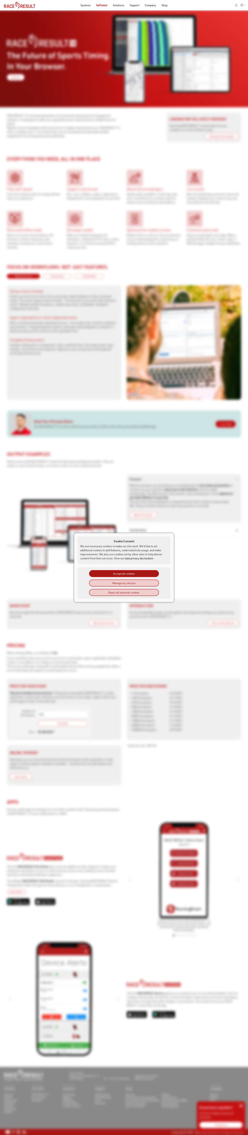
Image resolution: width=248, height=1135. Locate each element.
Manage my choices (124, 583)
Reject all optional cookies (124, 592)
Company (150, 5)
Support (134, 5)
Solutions (118, 5)
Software (102, 5)
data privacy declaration (139, 558)
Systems (85, 5)
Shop (164, 5)
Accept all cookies (124, 573)
